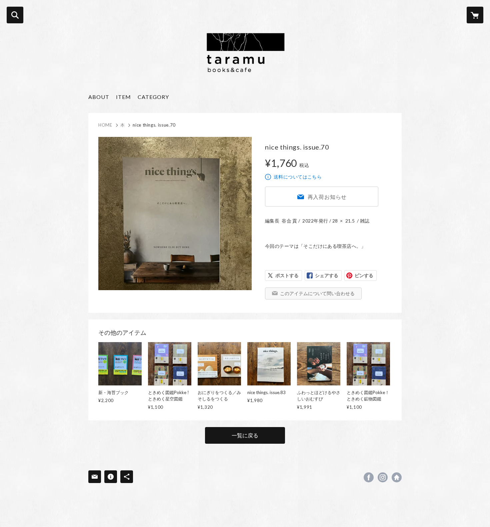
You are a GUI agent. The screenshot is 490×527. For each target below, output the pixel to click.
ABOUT (98, 97)
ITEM (123, 97)
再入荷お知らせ (327, 197)
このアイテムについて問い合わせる (317, 293)
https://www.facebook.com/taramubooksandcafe (369, 477)
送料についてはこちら (298, 177)
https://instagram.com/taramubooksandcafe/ (383, 477)
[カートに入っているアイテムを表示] (475, 15)
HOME (105, 125)
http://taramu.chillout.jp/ (397, 477)
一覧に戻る (245, 435)
